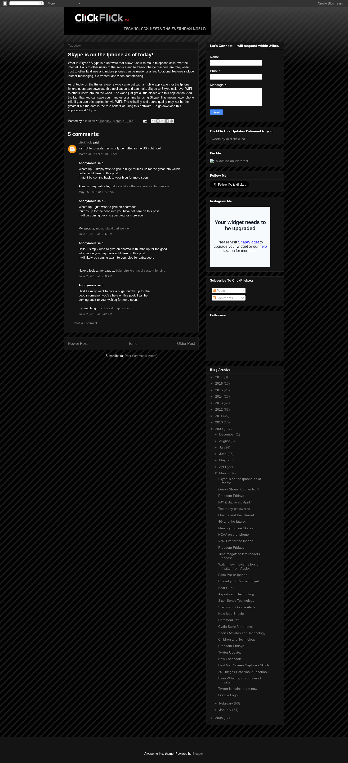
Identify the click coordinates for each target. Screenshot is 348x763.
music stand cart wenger (113, 228)
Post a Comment (85, 323)
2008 (219, 718)
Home (132, 343)
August (225, 441)
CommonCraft (228, 620)
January (225, 710)
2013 (219, 403)
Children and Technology (236, 639)
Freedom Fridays (231, 496)
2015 (219, 390)
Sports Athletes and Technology (241, 633)
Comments (224, 298)
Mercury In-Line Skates (235, 528)
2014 (219, 396)
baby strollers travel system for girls (140, 270)
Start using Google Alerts (236, 607)
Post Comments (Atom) (141, 356)
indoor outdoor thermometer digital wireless (140, 186)
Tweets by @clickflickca (227, 139)
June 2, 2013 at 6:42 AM (95, 314)
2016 (219, 383)
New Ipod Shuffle (231, 613)
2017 (219, 377)
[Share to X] (162, 121)
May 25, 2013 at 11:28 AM (97, 192)
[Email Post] (144, 121)
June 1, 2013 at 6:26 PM (95, 234)
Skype (91, 110)
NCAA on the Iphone (233, 534)
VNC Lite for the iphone (235, 541)
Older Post (186, 343)
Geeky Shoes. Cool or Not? (238, 489)
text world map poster (114, 308)
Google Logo (228, 695)
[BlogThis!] (158, 121)
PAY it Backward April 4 (235, 502)
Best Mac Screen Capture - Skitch (243, 665)
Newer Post (78, 343)
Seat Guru (226, 588)
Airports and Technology (236, 594)
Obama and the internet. (236, 515)
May (223, 460)
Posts (220, 290)
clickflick (85, 142)
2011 (219, 416)
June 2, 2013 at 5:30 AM (95, 276)
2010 (219, 422)
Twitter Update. (229, 652)
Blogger (197, 753)
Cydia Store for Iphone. (235, 626)
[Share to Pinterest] (171, 121)
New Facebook (229, 659)
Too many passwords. (234, 509)
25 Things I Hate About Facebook (243, 672)
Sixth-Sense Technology (236, 600)
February (226, 703)
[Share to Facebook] (167, 121)
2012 (219, 409)
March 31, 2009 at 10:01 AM (98, 154)
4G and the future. (232, 521)
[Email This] (153, 121)
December (227, 434)
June (223, 454)
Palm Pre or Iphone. (233, 575)
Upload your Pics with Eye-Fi (239, 581)
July (222, 447)
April (223, 467)
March (224, 473)
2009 (219, 429)
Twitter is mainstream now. (238, 689)
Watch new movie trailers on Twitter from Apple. (239, 566)
